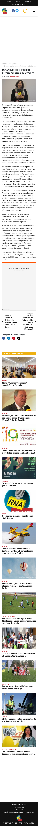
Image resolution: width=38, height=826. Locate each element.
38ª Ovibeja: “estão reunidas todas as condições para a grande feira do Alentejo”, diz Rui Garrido (19, 417)
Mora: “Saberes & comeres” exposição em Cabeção (14, 384)
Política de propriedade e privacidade (19, 812)
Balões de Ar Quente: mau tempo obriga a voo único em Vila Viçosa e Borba (17, 586)
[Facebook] (13, 10)
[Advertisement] (19, 38)
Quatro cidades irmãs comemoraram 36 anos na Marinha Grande (18, 654)
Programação (19, 807)
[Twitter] (17, 10)
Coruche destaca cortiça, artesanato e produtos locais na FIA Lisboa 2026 (18, 451)
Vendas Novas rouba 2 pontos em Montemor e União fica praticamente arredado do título (19, 620)
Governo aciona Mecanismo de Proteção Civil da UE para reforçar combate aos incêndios (17, 551)
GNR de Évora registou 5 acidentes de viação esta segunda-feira (19, 720)
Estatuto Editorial (19, 805)
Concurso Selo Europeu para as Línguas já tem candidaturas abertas (19, 753)
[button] (25, 11)
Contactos (19, 810)
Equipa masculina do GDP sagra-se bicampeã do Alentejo (17, 687)
